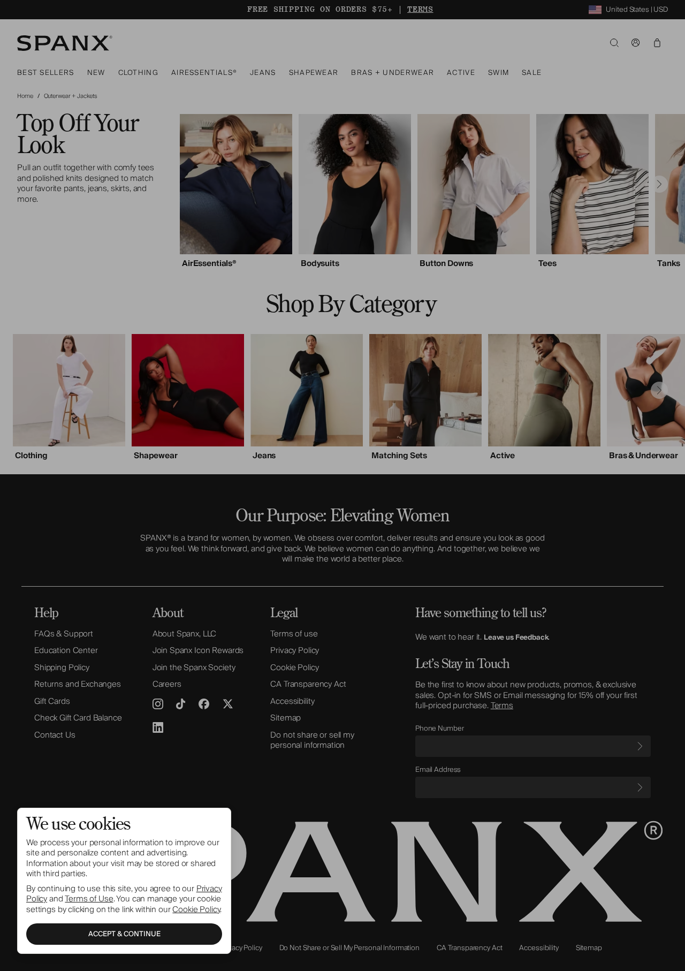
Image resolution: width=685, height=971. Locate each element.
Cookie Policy (196, 909)
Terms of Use (89, 899)
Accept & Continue (124, 934)
